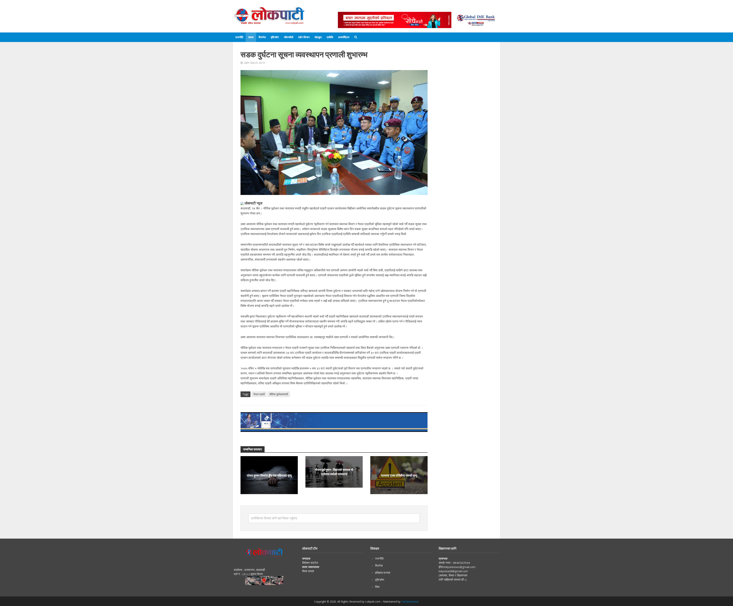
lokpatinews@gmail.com (459, 567)
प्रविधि (330, 37)
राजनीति (239, 37)
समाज (251, 37)
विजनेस (262, 37)
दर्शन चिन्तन (304, 37)
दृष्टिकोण (275, 37)
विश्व (377, 587)
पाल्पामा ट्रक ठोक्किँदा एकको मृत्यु (399, 475)
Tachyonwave (409, 601)
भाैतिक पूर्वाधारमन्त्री (278, 394)
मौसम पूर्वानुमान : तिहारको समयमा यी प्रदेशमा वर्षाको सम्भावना (334, 472)
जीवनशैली (288, 37)
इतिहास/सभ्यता (382, 572)
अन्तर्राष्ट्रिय (343, 37)
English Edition (377, 8)
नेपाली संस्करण (402, 8)
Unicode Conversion (430, 8)
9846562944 (461, 563)
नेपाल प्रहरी (259, 394)
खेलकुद (318, 37)
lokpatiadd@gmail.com (453, 571)
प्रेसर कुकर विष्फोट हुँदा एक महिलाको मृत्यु (269, 475)
